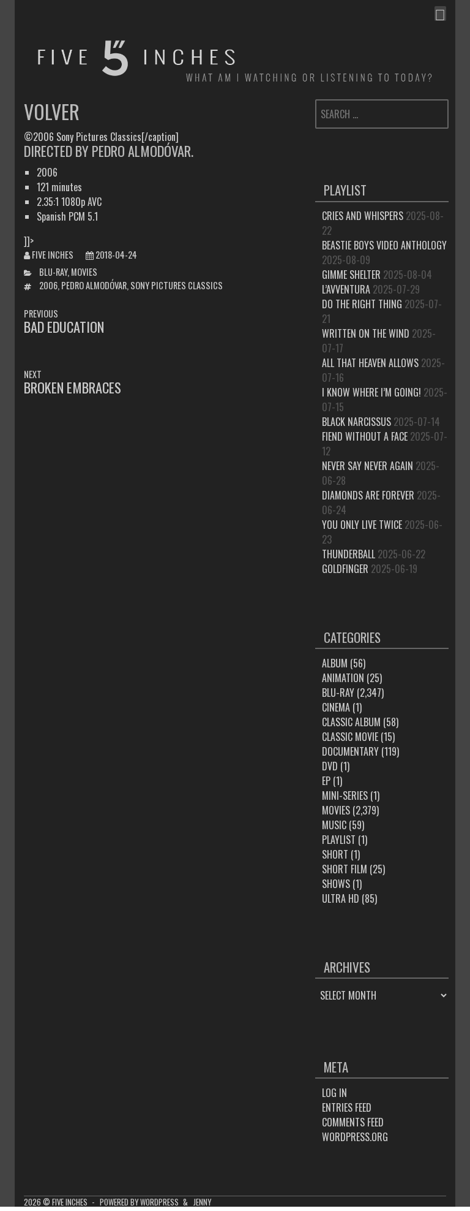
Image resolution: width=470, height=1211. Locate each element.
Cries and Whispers (362, 215)
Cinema (336, 707)
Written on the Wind (365, 333)
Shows (336, 883)
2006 (48, 285)
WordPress (159, 1202)
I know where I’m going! (371, 392)
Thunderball (348, 554)
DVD (330, 766)
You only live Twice (362, 524)
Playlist (339, 839)
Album (335, 663)
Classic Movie (350, 736)
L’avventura (346, 289)
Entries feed (346, 1107)
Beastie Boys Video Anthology (384, 245)
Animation (343, 677)
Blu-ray (53, 271)
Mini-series (345, 795)
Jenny (202, 1202)
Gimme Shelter (351, 274)
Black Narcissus (356, 421)
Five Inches (52, 254)
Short (335, 854)
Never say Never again (367, 465)
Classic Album (351, 722)
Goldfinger (345, 568)
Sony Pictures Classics (176, 285)
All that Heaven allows (370, 362)
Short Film (344, 869)
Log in (334, 1092)
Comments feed (353, 1122)
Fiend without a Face (365, 436)
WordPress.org (355, 1136)
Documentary (350, 751)
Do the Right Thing (362, 304)
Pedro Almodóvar (94, 285)
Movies (84, 271)
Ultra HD (340, 898)
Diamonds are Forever (368, 495)
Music (334, 825)
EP (326, 780)
